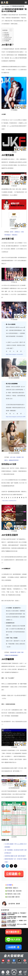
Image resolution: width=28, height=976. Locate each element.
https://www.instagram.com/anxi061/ (14, 354)
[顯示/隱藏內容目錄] (10, 30)
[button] (25, 2)
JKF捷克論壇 (6, 34)
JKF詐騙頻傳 (6, 40)
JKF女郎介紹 (6, 36)
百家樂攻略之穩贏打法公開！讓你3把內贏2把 (15, 856)
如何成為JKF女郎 (8, 37)
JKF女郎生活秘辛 (7, 39)
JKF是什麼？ (6, 32)
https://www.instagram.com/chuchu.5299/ (15, 416)
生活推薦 (7, 6)
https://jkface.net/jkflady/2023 (9, 500)
